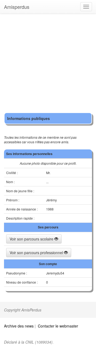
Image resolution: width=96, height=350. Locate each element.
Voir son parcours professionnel (37, 252)
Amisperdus (16, 6)
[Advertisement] (48, 64)
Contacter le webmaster (58, 326)
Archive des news (19, 326)
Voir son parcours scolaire (32, 239)
